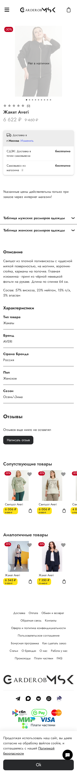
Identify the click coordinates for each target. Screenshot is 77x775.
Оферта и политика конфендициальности (38, 628)
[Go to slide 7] (44, 99)
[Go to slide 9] (50, 99)
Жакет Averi (12, 575)
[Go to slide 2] (29, 99)
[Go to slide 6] (41, 99)
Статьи (14, 651)
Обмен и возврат (52, 613)
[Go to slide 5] (38, 99)
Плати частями (43, 658)
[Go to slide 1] (26, 99)
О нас (43, 651)
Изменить (27, 141)
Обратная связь (31, 620)
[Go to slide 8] (47, 99)
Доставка (19, 613)
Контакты (50, 620)
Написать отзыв (18, 440)
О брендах (29, 651)
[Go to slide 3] (32, 99)
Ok (38, 765)
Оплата (33, 613)
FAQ (59, 658)
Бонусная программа (25, 643)
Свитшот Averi (14, 504)
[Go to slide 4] (35, 99)
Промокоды (23, 658)
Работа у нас (59, 651)
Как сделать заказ (54, 643)
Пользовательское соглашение (38, 635)
